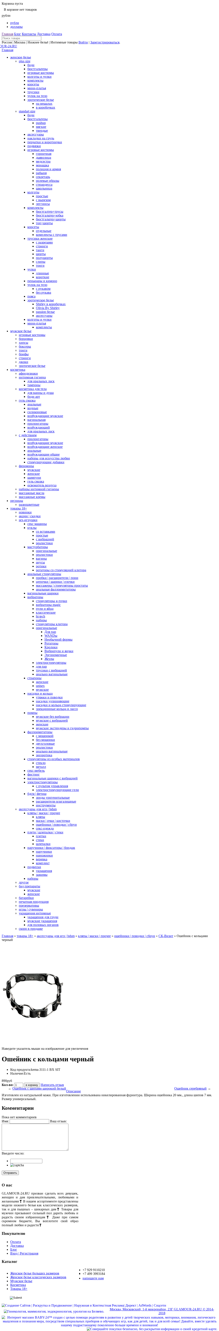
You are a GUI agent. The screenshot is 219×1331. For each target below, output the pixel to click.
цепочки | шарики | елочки (55, 581)
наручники (44, 851)
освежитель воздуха (41, 485)
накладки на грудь (40, 138)
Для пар (50, 632)
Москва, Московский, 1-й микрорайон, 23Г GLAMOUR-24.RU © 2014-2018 (162, 1311)
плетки (41, 836)
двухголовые (45, 743)
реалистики (44, 543)
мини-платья (36, 88)
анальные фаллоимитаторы (56, 589)
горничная (43, 154)
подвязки (34, 146)
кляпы (40, 817)
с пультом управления (52, 786)
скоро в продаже (31, 928)
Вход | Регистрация (24, 1253)
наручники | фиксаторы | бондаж (51, 847)
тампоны (33, 385)
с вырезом (43, 200)
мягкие (41, 127)
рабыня (41, 173)
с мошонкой (44, 736)
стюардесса (44, 184)
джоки (23, 362)
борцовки (26, 339)
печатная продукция (34, 901)
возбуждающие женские (45, 447)
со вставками (45, 531)
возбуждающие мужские (45, 416)
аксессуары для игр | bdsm (38, 809)
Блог (17, 34)
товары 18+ (18, 508)
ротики (41, 566)
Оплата (56, 34)
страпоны (34, 678)
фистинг (33, 774)
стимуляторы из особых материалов (53, 759)
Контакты (29, 34)
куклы (32, 527)
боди (30, 65)
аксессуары (35, 134)
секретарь (43, 177)
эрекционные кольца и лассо (57, 709)
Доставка (43, 34)
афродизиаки (28, 373)
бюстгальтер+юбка (49, 215)
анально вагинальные (52, 674)
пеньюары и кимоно (42, 281)
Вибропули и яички (58, 651)
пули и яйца (44, 608)
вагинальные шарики (43, 593)
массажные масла (31, 493)
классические (46, 612)
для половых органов (43, 925)
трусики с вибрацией (51, 670)
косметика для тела (33, 389)
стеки (40, 840)
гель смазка (27, 400)
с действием (28, 435)
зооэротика (44, 755)
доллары (16, 26)
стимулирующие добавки (45, 462)
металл (41, 767)
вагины (41, 558)
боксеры (25, 346)
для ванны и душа (40, 393)
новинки (25, 512)
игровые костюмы (40, 73)
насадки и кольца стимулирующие (61, 705)
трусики (33, 92)
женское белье (20, 57)
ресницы (16, 500)
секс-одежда (45, 828)
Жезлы (49, 659)
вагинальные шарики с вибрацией (52, 778)
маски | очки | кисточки (53, 821)
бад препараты (29, 886)
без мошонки (45, 740)
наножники (44, 855)
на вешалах (44, 103)
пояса (31, 296)
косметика (17, 369)
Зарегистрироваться (104, 42)
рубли (14, 23)
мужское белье (20, 331)
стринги (42, 246)
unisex (40, 686)
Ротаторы (51, 643)
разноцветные (29, 504)
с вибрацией (45, 539)
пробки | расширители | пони (57, 578)
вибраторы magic (48, 605)
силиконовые (37, 412)
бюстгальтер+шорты (51, 219)
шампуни (34, 477)
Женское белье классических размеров (38, 1277)
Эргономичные (55, 655)
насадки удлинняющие (52, 701)
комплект (43, 863)
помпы (32, 713)
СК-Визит (165, 936)
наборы (41, 620)
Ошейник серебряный (190, 1088)
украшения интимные (35, 913)
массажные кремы (32, 497)
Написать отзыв (52, 1085)
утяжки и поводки (49, 697)
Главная (7, 34)
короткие (42, 277)
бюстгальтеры (37, 69)
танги (40, 250)
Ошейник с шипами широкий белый (39, 1088)
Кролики (51, 647)
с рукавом (43, 288)
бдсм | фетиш (36, 794)
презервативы (29, 905)
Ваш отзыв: (58, 1121)
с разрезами (44, 242)
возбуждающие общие (43, 454)
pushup (41, 123)
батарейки (26, 898)
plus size (24, 61)
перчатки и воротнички (44, 142)
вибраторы (35, 597)
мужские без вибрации (52, 716)
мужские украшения (42, 921)
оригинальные (46, 551)
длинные (42, 273)
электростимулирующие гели (57, 790)
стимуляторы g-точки (51, 601)
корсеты (33, 84)
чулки (31, 269)
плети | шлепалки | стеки (45, 832)
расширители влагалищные (56, 801)
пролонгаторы (37, 423)
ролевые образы (47, 180)
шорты (41, 254)
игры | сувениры (31, 909)
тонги (40, 265)
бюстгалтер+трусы (49, 211)
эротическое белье (40, 100)
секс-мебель (36, 770)
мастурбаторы (37, 547)
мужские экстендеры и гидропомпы (62, 728)
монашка (42, 165)
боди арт (33, 396)
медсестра (43, 161)
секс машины (37, 524)
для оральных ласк (41, 381)
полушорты (44, 258)
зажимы (41, 874)
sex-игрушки (28, 520)
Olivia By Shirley (48, 308)
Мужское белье (21, 1281)
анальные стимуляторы (44, 574)
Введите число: (13, 1153)
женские (33, 474)
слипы (40, 261)
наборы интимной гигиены (39, 489)
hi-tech (40, 616)
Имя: (5, 1121)
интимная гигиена (32, 377)
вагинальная (36, 420)
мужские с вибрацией (52, 720)
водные (32, 408)
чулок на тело (37, 96)
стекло (41, 763)
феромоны (26, 466)
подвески (34, 867)
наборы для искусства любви (48, 458)
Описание (73, 1091)
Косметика (18, 1285)
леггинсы (43, 204)
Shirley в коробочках (51, 304)
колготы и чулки (39, 76)
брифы (24, 354)
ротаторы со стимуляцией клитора (61, 570)
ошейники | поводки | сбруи (56, 824)
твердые (42, 130)
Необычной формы (58, 639)
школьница (44, 188)
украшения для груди (42, 917)
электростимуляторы (51, 662)
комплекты (35, 80)
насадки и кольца (40, 693)
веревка (41, 859)
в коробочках (45, 107)
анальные (34, 404)
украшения (44, 871)
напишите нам (93, 1278)
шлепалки (43, 844)
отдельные (43, 231)
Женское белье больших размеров (34, 1273)
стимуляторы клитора (52, 624)
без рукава (43, 292)
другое (24, 882)
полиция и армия (48, 169)
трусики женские (40, 238)
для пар (41, 666)
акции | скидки (30, 516)
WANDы (50, 635)
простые (42, 196)
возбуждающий (38, 427)
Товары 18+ (18, 1289)
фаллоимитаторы (39, 732)
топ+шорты (44, 223)
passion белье (45, 312)
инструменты (46, 805)
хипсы (23, 342)
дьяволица (43, 157)
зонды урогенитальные (53, 797)
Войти (83, 42)
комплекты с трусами (51, 234)
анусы (40, 562)
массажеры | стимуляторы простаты (62, 585)
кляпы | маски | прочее (43, 813)
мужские (33, 470)
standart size (27, 111)
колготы (33, 192)
